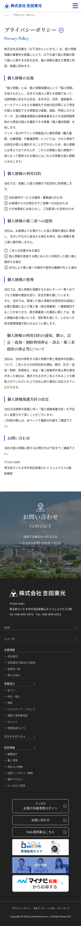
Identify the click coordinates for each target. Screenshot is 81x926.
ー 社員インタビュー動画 (18, 772)
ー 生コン (9, 690)
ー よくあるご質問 (14, 785)
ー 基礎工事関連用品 (16, 715)
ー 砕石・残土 (12, 696)
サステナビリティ (15, 736)
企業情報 (9, 649)
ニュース (9, 638)
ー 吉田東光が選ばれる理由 (19, 662)
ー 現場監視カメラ (14, 728)
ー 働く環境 (11, 760)
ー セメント (11, 721)
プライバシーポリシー (22, 908)
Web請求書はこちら (40, 832)
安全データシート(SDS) (44, 908)
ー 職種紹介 (11, 754)
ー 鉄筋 (8, 702)
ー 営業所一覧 (12, 668)
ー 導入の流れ (12, 675)
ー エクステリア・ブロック (19, 709)
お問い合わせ (40, 820)
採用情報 (9, 747)
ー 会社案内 (11, 656)
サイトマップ (63, 908)
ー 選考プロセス (13, 779)
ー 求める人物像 (13, 766)
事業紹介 (9, 683)
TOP (6, 15)
